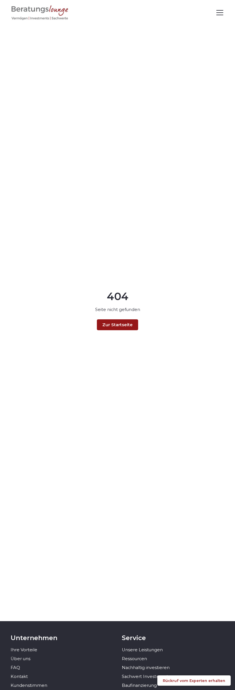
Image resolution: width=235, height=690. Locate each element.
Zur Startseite (117, 324)
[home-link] (40, 12)
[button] (219, 13)
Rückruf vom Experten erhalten (194, 681)
